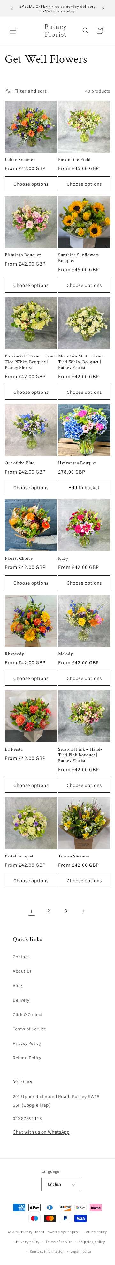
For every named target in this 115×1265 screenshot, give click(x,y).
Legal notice (81, 1251)
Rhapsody (14, 654)
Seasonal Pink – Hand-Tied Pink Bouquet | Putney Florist (80, 755)
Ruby (63, 558)
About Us (22, 971)
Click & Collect (27, 1014)
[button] (13, 31)
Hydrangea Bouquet (77, 463)
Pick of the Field (74, 159)
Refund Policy (27, 1057)
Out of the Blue (19, 463)
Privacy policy (28, 1241)
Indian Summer (20, 159)
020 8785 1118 (27, 1118)
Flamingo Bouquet (23, 255)
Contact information (47, 1251)
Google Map (36, 1105)
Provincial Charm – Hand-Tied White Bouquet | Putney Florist (31, 362)
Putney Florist (33, 1232)
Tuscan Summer (73, 856)
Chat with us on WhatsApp (41, 1132)
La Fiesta (14, 749)
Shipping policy (92, 1241)
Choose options (31, 184)
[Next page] (83, 911)
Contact (21, 957)
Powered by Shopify (61, 1232)
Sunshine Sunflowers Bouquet (78, 258)
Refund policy (95, 1232)
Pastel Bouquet (19, 856)
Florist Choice (19, 558)
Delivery (21, 1000)
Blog (17, 985)
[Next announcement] (103, 9)
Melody (65, 654)
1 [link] (31, 911)
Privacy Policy (27, 1043)
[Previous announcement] (12, 9)
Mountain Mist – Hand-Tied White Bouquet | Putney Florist (81, 362)
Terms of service (59, 1241)
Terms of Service (29, 1029)
